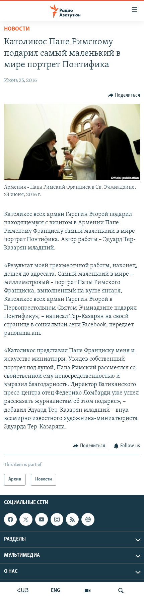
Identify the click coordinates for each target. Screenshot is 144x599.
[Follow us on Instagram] (57, 519)
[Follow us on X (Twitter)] (25, 519)
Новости (17, 29)
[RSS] (72, 519)
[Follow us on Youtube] (41, 519)
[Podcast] (87, 519)
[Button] (124, 95)
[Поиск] (121, 590)
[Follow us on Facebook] (10, 519)
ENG (55, 590)
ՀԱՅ (23, 590)
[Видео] (88, 590)
